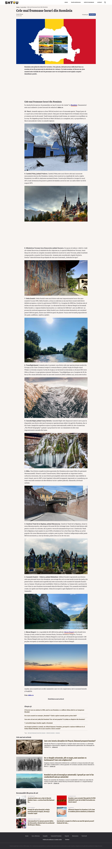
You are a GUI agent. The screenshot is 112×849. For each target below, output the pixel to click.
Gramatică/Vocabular (56, 836)
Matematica (75, 836)
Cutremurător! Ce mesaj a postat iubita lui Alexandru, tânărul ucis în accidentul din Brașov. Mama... (41, 823)
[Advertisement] (56, 88)
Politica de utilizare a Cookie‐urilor (52, 839)
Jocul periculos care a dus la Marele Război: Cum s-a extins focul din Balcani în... (41, 800)
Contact (99, 2)
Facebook (92, 14)
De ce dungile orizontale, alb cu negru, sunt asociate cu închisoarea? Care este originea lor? (65, 759)
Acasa (18, 7)
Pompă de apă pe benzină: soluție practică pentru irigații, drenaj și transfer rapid (39, 811)
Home (66, 2)
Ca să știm (23, 7)
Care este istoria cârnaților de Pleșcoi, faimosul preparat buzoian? (70, 741)
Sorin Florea (19, 14)
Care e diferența (36, 836)
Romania (58, 733)
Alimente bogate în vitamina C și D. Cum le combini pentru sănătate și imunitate (81, 810)
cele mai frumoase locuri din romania (36, 733)
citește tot (55, 747)
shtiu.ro (31, 695)
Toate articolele (76, 2)
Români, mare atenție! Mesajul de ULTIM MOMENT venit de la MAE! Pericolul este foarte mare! (81, 800)
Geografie (45, 836)
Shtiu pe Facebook (89, 2)
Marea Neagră (69, 632)
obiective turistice (50, 733)
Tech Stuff (84, 836)
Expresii (67, 836)
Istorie (26, 836)
